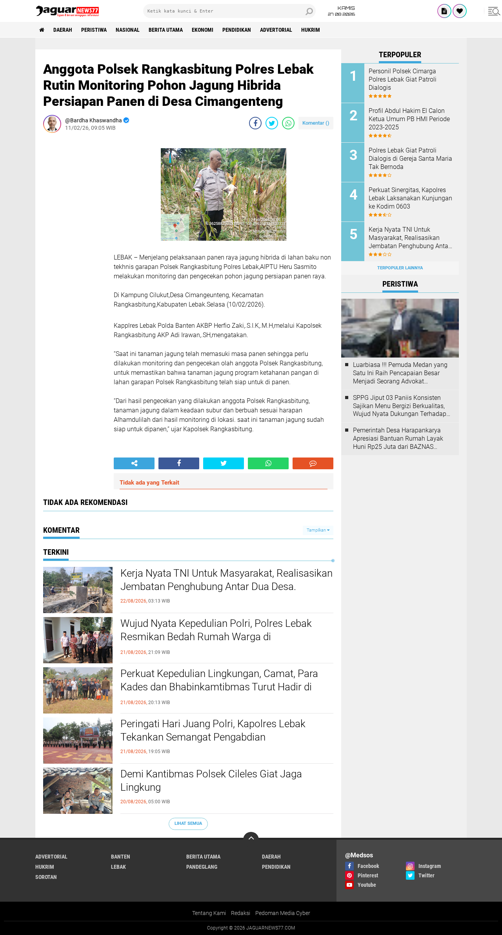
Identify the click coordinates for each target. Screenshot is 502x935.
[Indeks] (444, 11)
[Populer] (459, 11)
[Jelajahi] (493, 11)
